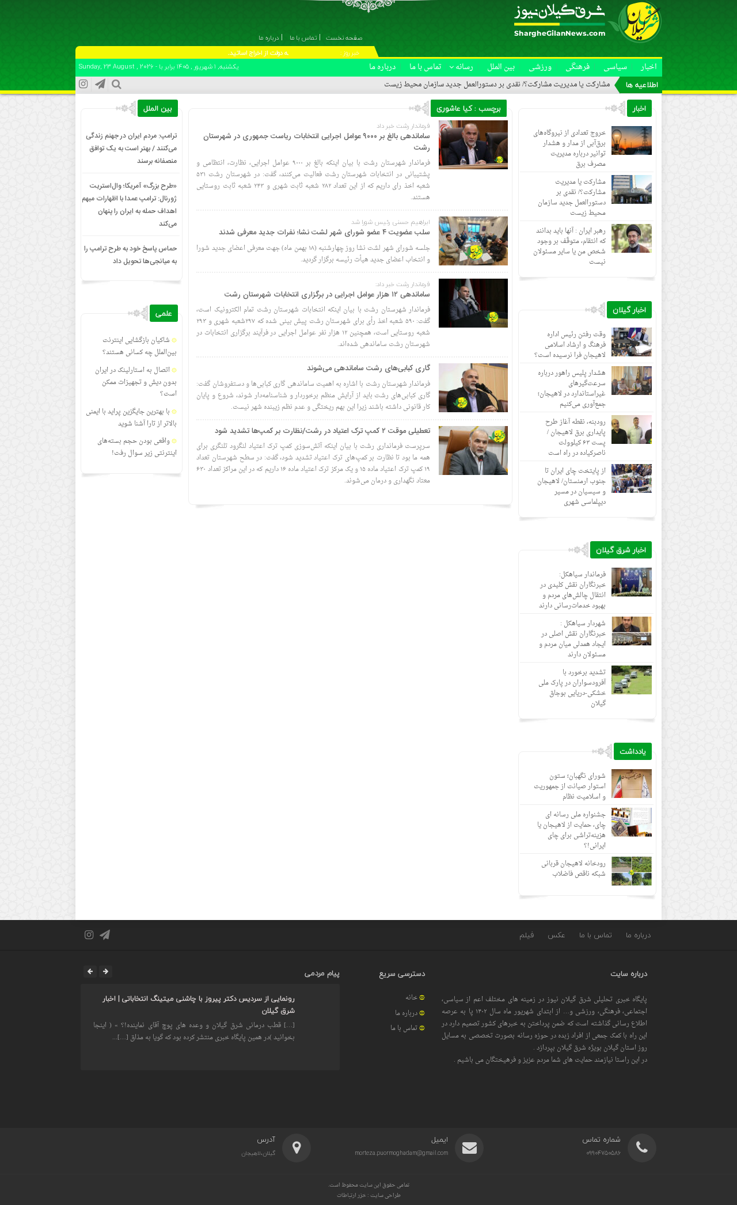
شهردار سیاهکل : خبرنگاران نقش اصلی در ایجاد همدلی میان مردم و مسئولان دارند (572, 639)
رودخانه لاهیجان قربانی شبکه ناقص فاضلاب (573, 869)
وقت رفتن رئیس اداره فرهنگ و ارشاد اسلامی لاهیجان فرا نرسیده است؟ (570, 345)
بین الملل (501, 67)
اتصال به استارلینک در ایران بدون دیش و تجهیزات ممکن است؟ (136, 382)
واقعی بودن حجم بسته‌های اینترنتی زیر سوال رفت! (137, 447)
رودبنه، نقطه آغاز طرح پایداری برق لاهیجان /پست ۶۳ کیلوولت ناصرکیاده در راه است (575, 437)
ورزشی (540, 67)
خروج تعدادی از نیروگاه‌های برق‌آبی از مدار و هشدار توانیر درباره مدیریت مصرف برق (569, 148)
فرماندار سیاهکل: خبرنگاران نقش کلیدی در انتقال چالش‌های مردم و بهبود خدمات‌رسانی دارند (572, 590)
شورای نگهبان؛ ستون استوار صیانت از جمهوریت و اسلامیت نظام (570, 786)
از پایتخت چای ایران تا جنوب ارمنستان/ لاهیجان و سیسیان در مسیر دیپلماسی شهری (571, 486)
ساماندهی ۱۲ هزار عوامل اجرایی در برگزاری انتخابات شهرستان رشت (327, 294)
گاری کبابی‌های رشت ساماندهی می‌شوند (368, 368)
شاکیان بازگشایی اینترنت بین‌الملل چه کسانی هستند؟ (139, 346)
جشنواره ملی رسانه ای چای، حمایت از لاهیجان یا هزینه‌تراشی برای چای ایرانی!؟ (571, 830)
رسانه (464, 67)
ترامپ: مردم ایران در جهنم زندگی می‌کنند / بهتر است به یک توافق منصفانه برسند (131, 148)
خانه (411, 998)
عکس (556, 935)
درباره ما (382, 67)
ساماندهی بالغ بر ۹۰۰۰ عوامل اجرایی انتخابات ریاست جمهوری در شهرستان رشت (316, 142)
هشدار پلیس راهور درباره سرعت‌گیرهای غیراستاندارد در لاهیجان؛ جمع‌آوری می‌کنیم (572, 388)
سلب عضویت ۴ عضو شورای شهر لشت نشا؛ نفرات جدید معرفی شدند (324, 232)
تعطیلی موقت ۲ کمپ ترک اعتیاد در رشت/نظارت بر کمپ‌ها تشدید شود (322, 431)
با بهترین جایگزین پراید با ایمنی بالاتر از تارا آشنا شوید (131, 418)
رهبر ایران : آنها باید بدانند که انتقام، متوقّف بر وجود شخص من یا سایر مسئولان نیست (569, 246)
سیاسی (615, 67)
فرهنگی (577, 67)
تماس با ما (425, 67)
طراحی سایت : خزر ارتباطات (369, 1195)
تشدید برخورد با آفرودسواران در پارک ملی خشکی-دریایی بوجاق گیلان (572, 688)
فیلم (526, 935)
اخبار (649, 67)
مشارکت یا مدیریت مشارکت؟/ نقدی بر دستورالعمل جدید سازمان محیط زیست (497, 84)
